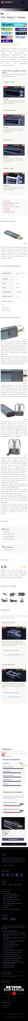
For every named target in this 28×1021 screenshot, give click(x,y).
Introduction (7, 201)
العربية (18, 6)
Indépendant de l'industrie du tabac (5, 918)
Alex (5, 19)
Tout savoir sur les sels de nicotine (11, 944)
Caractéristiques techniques (12, 203)
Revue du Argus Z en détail (11, 206)
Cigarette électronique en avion (10, 930)
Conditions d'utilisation (6, 1013)
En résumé (7, 208)
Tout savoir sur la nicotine (9, 942)
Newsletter (4, 6)
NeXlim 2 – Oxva (7, 140)
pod (2, 51)
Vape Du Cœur (13, 918)
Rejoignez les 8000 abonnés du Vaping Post (10, 975)
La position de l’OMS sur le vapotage (11, 909)
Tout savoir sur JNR (7, 948)
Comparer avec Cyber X (8, 622)
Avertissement (23, 1013)
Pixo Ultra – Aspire (8, 168)
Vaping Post (8, 9)
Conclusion (7, 210)
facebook (3, 875)
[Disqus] (14, 725)
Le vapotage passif (7, 905)
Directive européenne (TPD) (9, 893)
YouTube (17, 875)
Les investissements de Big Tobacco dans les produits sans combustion (13, 962)
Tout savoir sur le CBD (8, 946)
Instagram (8, 875)
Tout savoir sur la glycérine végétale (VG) (12, 950)
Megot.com (5, 1007)
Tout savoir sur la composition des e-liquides (13, 941)
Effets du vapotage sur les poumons (11, 899)
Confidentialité (12, 1014)
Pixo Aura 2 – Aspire (8, 82)
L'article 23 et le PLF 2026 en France (11, 960)
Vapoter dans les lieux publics (10, 897)
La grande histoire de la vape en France (12, 958)
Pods (23, 9)
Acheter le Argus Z (13, 839)
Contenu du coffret (9, 204)
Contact (9, 6)
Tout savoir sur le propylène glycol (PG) (12, 952)
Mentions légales (15, 1013)
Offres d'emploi (6, 1005)
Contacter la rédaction (8, 865)
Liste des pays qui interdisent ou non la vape (13, 932)
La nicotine (5, 907)
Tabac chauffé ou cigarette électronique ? (13, 903)
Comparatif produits (9, 212)
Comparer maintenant (14, 654)
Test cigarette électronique (16, 9)
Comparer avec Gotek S (8, 664)
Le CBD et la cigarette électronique (11, 895)
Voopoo (7, 13)
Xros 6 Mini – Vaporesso (10, 110)
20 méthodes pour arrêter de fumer (11, 954)
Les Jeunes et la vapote (8, 901)
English (14, 6)
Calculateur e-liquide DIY (9, 965)
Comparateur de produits (9, 967)
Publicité (17, 1014)
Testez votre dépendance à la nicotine (12, 956)
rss (21, 875)
